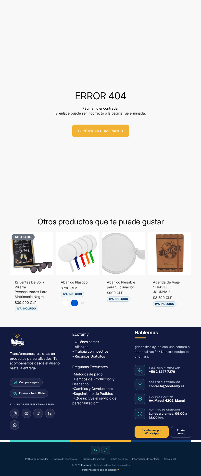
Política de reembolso (65, 459)
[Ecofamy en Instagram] (14, 413)
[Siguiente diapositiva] (47, 253)
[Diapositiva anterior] (15, 253)
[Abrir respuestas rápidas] (95, 450)
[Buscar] (16, 9)
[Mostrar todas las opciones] (82, 303)
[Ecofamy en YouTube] (26, 413)
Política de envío (119, 459)
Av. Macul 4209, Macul (167, 400)
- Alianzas (80, 347)
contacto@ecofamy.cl (166, 386)
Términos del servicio (93, 459)
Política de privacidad (37, 459)
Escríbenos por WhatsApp (152, 431)
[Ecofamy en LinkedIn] (50, 413)
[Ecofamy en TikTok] (38, 413)
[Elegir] (91, 267)
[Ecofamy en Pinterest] (14, 425)
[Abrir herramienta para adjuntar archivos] (105, 450)
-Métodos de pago (87, 374)
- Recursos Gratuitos (88, 356)
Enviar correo (181, 431)
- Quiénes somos (85, 342)
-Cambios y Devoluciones (92, 388)
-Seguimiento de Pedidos (92, 393)
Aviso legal (170, 459)
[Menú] (5, 9)
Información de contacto (146, 459)
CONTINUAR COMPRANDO (100, 131)
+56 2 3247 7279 (162, 371)
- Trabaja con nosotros (90, 351)
